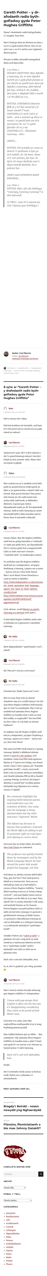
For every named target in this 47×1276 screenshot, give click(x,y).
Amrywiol (10, 1213)
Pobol (8, 1254)
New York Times (11, 847)
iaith (17, 373)
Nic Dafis (13, 636)
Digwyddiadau (13, 1233)
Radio (8, 1257)
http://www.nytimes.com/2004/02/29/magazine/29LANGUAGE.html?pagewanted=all (23, 599)
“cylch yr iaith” (30, 935)
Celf (8, 1220)
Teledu (9, 1261)
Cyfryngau (8, 371)
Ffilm (8, 1237)
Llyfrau (9, 1250)
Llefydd (9, 1247)
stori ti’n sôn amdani (21, 755)
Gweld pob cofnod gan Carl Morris (25, 359)
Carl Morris (11, 368)
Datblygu (36, 371)
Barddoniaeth (12, 1216)
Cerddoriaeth (36, 368)
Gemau (9, 1240)
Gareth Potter (9, 373)
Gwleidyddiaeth (13, 1244)
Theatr (9, 1264)
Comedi (9, 1227)
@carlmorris (23, 356)
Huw (11, 408)
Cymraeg (28, 371)
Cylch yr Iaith (19, 371)
